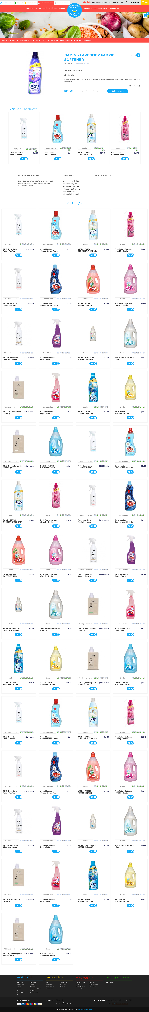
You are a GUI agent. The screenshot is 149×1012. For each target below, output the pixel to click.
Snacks (19, 986)
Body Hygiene (31, 3)
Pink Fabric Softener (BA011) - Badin (124, 304)
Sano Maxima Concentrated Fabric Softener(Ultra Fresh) (49, 305)
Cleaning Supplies (46, 3)
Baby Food (20, 982)
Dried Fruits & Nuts (35, 988)
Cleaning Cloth (31, 8)
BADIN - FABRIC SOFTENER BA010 (47, 467)
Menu (4, 40)
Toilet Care (102, 8)
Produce (20, 3)
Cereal (18, 995)
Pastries (32, 991)
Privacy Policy (60, 1000)
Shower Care (63, 982)
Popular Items (107, 2)
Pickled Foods (34, 993)
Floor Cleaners (59, 8)
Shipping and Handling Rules (64, 1003)
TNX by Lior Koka (17, 149)
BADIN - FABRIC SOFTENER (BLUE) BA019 (85, 413)
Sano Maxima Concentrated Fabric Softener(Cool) (50, 155)
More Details (134, 86)
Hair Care (49, 984)
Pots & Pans (109, 982)
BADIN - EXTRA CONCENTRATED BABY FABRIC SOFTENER (85, 155)
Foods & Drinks (8, 3)
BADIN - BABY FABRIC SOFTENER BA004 (87, 358)
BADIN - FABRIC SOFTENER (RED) (85, 304)
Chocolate (33, 986)
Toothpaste (49, 988)
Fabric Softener (48, 40)
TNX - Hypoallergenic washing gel (12, 467)
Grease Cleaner (90, 8)
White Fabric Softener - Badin (124, 358)
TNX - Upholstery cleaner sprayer (10, 358)
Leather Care (114, 8)
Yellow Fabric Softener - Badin (122, 413)
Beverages (33, 982)
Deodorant (63, 986)
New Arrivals (96, 2)
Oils (18, 991)
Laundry (42, 8)
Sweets (19, 988)
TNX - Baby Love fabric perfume (17, 154)
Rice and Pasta (21, 993)
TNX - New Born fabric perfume (10, 304)
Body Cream (50, 986)
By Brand (116, 2)
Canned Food (20, 984)
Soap (49, 8)
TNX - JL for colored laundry (12, 413)
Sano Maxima (51, 148)
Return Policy (60, 1002)
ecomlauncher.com (85, 1010)
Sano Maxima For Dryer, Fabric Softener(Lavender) (49, 359)
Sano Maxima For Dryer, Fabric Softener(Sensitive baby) (48, 414)
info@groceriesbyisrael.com (120, 1003)
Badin (68, 64)
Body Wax (63, 984)
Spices (32, 984)
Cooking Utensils (63, 3)
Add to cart (118, 91)
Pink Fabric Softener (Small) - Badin (119, 155)
